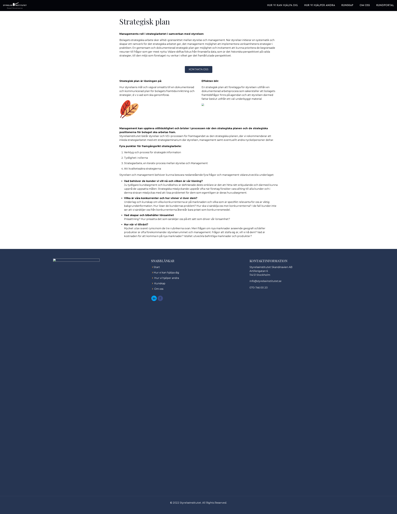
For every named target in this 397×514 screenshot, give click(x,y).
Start (157, 267)
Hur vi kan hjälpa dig (166, 272)
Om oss (158, 288)
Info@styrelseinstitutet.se (265, 281)
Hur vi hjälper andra (166, 278)
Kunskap (159, 283)
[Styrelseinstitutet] (15, 5)
